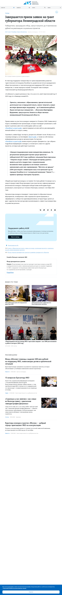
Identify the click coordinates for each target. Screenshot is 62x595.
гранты (10, 248)
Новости (7, 371)
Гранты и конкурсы (33, 32)
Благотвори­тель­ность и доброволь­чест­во (26, 393)
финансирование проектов (17, 250)
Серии (6, 393)
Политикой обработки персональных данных (14, 588)
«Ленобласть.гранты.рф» (13, 128)
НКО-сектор (14, 346)
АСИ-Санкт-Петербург (11, 32)
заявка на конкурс (30, 248)
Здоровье (18, 417)
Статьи (7, 13)
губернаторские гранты (18, 248)
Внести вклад (15, 237)
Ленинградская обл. (13, 245)
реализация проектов (41, 248)
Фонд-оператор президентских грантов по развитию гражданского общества (28, 252)
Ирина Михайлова (22, 32)
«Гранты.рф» (32, 137)
